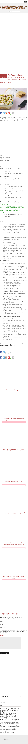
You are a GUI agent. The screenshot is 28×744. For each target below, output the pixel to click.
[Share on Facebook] (1, 113)
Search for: (3, 701)
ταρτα (8, 728)
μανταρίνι (13, 722)
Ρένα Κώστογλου (16, 711)
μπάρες (17, 723)
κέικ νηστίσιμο (15, 718)
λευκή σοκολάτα (7, 722)
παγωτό (3, 726)
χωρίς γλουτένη (10, 732)
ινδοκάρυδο (9, 717)
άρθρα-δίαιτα (12, 713)
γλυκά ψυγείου (11, 716)
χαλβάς (12, 730)
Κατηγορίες (3, 695)
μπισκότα (9, 725)
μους (13, 723)
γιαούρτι (2, 716)
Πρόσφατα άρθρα (22, 738)
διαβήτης (3, 718)
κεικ (17, 719)
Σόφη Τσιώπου (3, 713)
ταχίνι (11, 728)
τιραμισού (15, 728)
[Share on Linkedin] (11, 115)
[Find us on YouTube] (11, 353)
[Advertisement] (14, 29)
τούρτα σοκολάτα (5, 729)
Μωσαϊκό (11, 711)
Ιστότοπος (2, 627)
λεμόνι (2, 722)
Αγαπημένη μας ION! (9, 711)
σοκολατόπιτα (16, 726)
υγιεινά (2, 730)
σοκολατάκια (10, 726)
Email (2, 624)
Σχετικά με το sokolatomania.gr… (11, 738)
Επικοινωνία (6, 739)
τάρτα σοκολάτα (3, 728)
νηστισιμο (15, 725)
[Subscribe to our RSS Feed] (9, 353)
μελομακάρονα (8, 723)
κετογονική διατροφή (6, 721)
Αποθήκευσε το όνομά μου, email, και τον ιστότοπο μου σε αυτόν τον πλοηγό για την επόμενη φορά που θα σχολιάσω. (13, 631)
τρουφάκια (14, 729)
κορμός (14, 721)
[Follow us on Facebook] (1, 352)
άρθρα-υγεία (15, 714)
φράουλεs (7, 731)
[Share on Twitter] (4, 113)
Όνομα (2, 621)
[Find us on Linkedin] (6, 353)
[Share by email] (13, 113)
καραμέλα (14, 719)
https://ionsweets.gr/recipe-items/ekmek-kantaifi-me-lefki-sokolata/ (11, 344)
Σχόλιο (2, 635)
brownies (2, 708)
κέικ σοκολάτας (5, 719)
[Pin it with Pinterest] (9, 113)
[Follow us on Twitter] (4, 352)
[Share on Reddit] (6, 113)
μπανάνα (3, 725)
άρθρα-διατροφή (6, 715)
